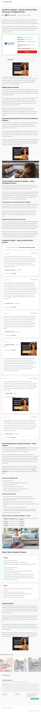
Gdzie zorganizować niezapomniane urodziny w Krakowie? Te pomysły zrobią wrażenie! (6, 664)
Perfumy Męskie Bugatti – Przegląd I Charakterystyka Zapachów (34, 664)
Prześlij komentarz (34, 698)
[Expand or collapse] (32, 59)
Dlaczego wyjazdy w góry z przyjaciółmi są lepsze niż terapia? (20, 664)
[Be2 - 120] (9, 46)
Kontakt (37, 710)
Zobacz (26, 52)
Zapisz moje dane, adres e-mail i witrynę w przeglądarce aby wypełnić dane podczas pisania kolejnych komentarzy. (33, 695)
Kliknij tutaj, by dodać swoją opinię (27, 247)
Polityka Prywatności (31, 710)
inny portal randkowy (21, 447)
